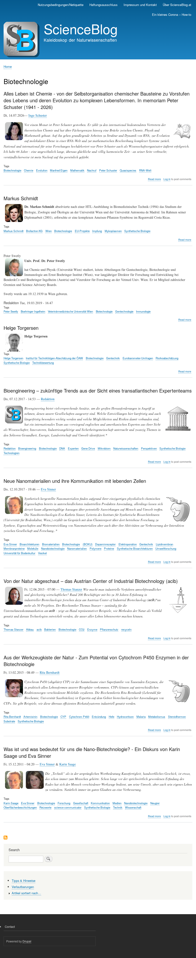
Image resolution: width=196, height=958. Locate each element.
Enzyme (92, 629)
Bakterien (50, 629)
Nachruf (91, 170)
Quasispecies (128, 170)
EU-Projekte (82, 231)
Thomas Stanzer (71, 589)
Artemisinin (30, 716)
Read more (154, 179)
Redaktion (47, 399)
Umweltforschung (165, 548)
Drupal (26, 941)
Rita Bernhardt (50, 672)
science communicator (68, 807)
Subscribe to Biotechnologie (5, 838)
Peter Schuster (108, 170)
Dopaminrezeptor (105, 544)
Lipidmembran (164, 544)
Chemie (28, 170)
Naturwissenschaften (125, 448)
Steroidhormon (177, 716)
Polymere (95, 548)
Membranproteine (14, 548)
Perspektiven (149, 448)
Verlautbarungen (23, 886)
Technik (117, 807)
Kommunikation (100, 803)
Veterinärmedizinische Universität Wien (70, 311)
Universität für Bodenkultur (19, 553)
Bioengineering (27, 448)
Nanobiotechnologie (53, 548)
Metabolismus (156, 716)
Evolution (41, 170)
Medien (117, 803)
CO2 (81, 629)
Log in (166, 179)
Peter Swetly (11, 311)
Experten (73, 448)
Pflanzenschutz (109, 629)
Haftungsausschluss (103, 4)
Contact (10, 926)
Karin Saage (67, 764)
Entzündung (99, 716)
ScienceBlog (81, 28)
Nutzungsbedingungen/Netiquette (60, 4)
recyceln (126, 629)
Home (8, 66)
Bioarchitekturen (29, 544)
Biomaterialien (51, 544)
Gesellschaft (80, 803)
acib (39, 629)
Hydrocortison (125, 716)
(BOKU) (88, 544)
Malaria (141, 716)
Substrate (9, 721)
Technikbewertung (43, 363)
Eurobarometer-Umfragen (138, 358)
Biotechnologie (12, 170)
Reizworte (45, 807)
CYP (63, 716)
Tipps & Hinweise (23, 880)
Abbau (30, 629)
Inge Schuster (37, 115)
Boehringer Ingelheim (33, 311)
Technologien (11, 453)
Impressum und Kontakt (140, 4)
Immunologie (143, 311)
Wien (48, 231)
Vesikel (42, 553)
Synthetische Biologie (137, 231)
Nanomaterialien (77, 548)
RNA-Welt (145, 170)
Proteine (109, 548)
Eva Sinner (48, 489)
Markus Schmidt (13, 231)
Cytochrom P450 (79, 716)
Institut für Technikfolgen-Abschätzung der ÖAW (54, 358)
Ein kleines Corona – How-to (171, 14)
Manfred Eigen (58, 170)
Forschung (64, 803)
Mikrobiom (104, 448)
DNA (62, 448)
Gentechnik (113, 358)
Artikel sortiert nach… (26, 893)
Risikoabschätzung (167, 358)
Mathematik (77, 170)
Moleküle (32, 548)
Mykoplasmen (113, 231)
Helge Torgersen (13, 358)
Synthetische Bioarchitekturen (135, 548)
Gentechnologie (124, 311)
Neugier (155, 803)
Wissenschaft (133, 807)
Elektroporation (128, 544)
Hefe (111, 716)
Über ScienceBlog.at (177, 4)
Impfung (97, 231)
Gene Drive (88, 448)
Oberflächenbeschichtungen (20, 807)
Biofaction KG (34, 231)
